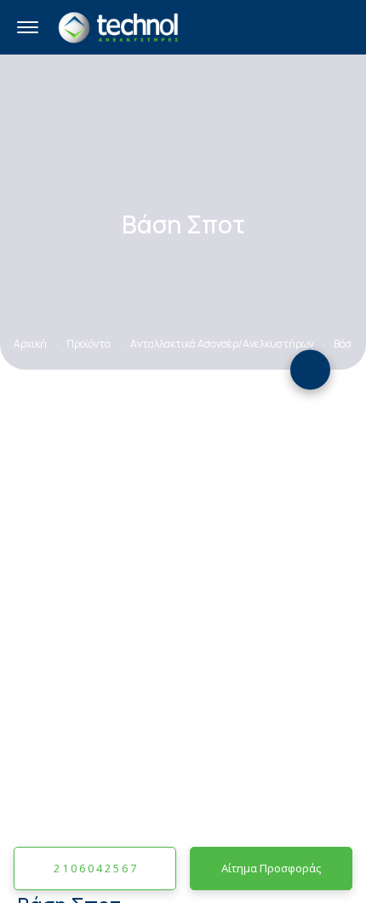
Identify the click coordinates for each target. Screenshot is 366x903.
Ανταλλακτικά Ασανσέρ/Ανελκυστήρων (222, 343)
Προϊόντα (88, 343)
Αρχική (30, 343)
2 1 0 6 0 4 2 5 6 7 (95, 868)
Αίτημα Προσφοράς (271, 868)
